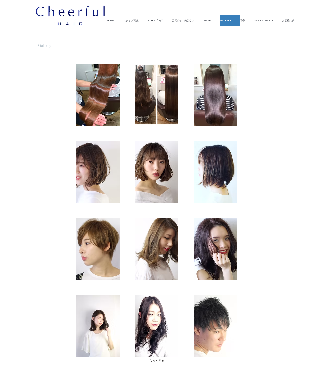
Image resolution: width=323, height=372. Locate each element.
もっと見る (156, 360)
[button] (98, 95)
